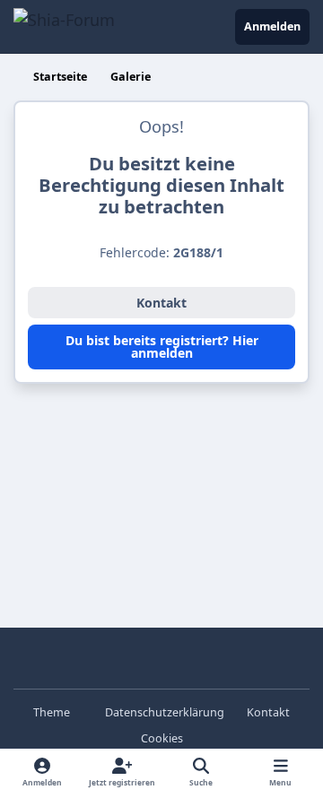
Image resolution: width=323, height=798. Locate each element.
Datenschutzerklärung (164, 712)
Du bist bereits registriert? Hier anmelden (161, 346)
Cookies (162, 738)
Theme (53, 712)
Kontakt (161, 302)
